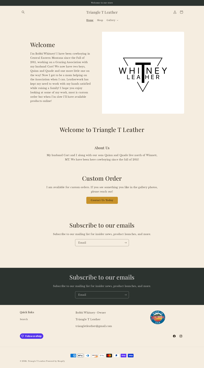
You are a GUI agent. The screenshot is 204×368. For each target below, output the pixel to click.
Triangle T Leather (37, 361)
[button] (23, 12)
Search (24, 319)
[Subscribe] (125, 242)
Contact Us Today (102, 200)
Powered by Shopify (55, 361)
